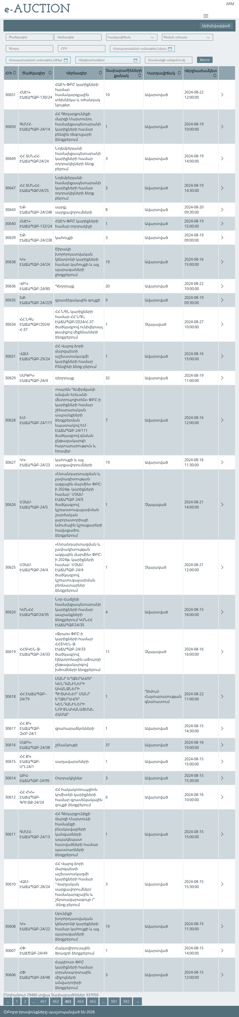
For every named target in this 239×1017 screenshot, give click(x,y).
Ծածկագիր (33, 73)
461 (43, 1001)
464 (80, 1001)
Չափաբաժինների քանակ (123, 73)
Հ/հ (8, 73)
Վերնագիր (76, 73)
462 (56, 1001)
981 (114, 1001)
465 (93, 1001)
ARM (230, 3)
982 (126, 1001)
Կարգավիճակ (161, 73)
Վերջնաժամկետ (200, 70)
